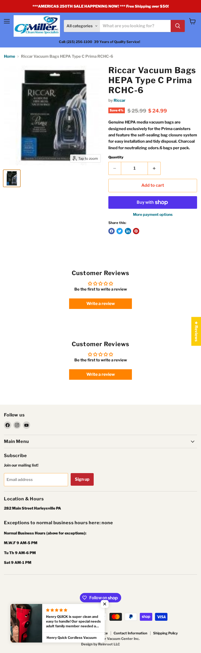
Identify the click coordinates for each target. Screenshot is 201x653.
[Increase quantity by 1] (154, 168)
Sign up (82, 479)
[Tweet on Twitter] (119, 231)
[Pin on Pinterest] (136, 231)
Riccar (119, 100)
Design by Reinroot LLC (100, 644)
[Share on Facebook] (111, 231)
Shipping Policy (165, 633)
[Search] (178, 26)
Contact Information (130, 633)
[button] (105, 604)
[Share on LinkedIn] (128, 231)
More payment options (152, 214)
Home (9, 56)
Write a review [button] (100, 303)
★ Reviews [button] (196, 331)
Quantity (116, 157)
